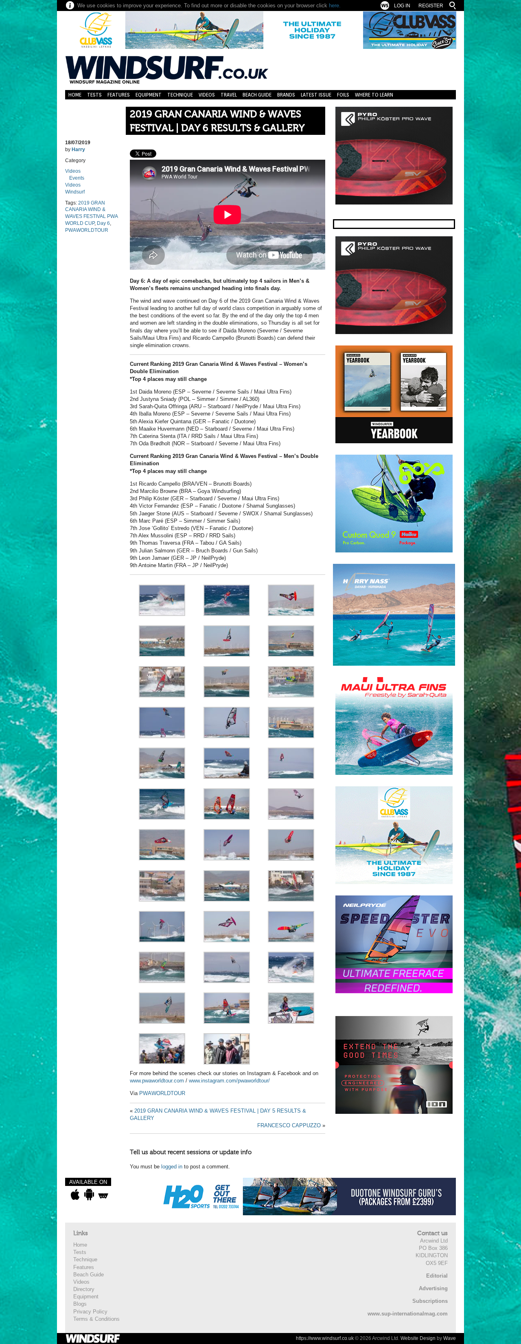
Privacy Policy (90, 1312)
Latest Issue (316, 95)
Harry (78, 149)
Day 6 (103, 223)
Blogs (80, 1304)
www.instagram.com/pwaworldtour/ (229, 1081)
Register (430, 6)
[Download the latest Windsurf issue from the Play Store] (88, 1194)
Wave (449, 1338)
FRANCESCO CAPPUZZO (289, 1125)
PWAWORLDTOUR (86, 230)
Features (118, 95)
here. (335, 5)
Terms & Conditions (96, 1319)
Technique (180, 95)
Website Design (418, 1338)
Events (76, 178)
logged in (171, 1167)
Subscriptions (430, 1301)
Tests (94, 95)
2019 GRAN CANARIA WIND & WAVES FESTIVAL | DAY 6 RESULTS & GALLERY (217, 121)
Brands (286, 95)
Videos (207, 95)
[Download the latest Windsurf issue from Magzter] (103, 1194)
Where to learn (374, 95)
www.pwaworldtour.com (157, 1081)
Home (74, 95)
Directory (83, 1289)
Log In (402, 6)
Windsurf (75, 192)
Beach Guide (257, 95)
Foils (343, 95)
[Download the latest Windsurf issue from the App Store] (75, 1194)
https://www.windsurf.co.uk (325, 1338)
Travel (229, 95)
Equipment (149, 95)
